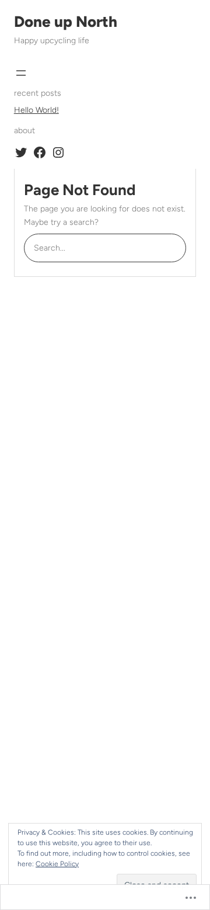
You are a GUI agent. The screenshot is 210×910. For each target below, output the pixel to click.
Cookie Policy (57, 864)
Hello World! (36, 110)
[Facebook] (40, 152)
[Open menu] (21, 73)
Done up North (65, 21)
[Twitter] (21, 152)
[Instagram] (58, 152)
